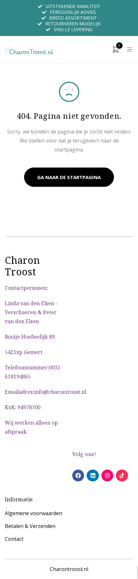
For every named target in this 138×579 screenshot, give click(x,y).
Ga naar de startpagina (69, 177)
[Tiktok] (122, 475)
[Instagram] (107, 475)
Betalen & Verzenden (30, 526)
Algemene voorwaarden (33, 513)
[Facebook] (78, 475)
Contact (14, 538)
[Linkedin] (93, 475)
